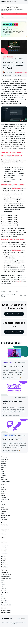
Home (2, 7)
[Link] (17, 292)
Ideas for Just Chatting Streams (14, 366)
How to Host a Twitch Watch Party (13, 402)
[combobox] (14, 17)
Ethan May (16, 377)
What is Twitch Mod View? (12, 439)
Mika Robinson (16, 415)
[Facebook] (13, 292)
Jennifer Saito (14, 450)
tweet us (18, 281)
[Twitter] (10, 292)
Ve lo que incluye (7, 34)
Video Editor (15, 7)
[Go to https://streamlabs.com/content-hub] (8, 2)
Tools (8, 7)
